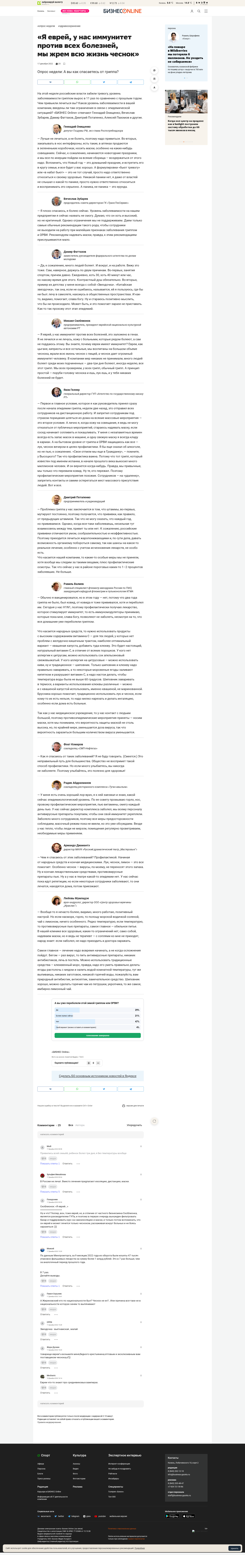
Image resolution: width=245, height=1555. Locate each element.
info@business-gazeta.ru (179, 1474)
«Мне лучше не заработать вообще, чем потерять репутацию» (185, 52)
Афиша (40, 1464)
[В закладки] (154, 78)
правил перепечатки (136, 1539)
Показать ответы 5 (50, 1192)
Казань (162, 3)
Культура (79, 1455)
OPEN (49, 1322)
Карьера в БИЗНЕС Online (49, 1491)
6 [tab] (186, 141)
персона (172, 28)
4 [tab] (183, 141)
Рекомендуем (174, 116)
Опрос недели (47, 25)
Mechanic (51, 1375)
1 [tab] (179, 141)
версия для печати (135, 1106)
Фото (75, 1474)
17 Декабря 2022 (45, 64)
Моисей (50, 1248)
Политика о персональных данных (122, 1529)
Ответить (67, 1163)
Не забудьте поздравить (119, 1469)
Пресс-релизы (43, 1478)
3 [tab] (182, 141)
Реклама (77, 1486)
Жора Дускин (53, 1347)
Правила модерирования (49, 1422)
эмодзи (53, 1158)
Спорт (45, 1455)
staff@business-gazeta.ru (179, 1495)
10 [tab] (192, 141)
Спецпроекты (115, 1486)
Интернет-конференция (119, 1464)
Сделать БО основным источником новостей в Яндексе (97, 1076)
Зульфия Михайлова (56, 1174)
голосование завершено (97, 1035)
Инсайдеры (113, 1478)
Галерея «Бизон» (116, 1491)
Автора (80, 1125)
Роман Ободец (189, 36)
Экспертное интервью (124, 1455)
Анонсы (76, 1464)
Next (204, 78)
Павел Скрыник (54, 1294)
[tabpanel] (186, 51)
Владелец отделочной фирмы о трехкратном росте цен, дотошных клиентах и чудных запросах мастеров (186, 66)
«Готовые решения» (191, 38)
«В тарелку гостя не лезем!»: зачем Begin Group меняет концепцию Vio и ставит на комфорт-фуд (185, 125)
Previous (169, 78)
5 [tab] (185, 141)
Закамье (51, 11)
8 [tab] (189, 141)
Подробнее (140, 1548)
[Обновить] (154, 1121)
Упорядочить (134, 1125)
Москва (179, 3)
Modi (49, 1146)
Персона (41, 1469)
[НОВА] (75, 12)
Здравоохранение (70, 25)
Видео (76, 1469)
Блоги (40, 1474)
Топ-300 (112, 1497)
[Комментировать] (154, 70)
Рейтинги (112, 1474)
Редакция (42, 1486)
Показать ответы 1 (50, 1163)
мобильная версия (118, 1516)
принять (234, 1548)
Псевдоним (52, 1199)
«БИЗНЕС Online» (61, 1052)
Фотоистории (79, 1478)
